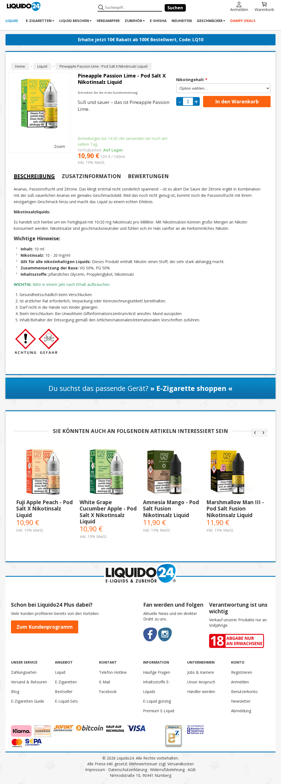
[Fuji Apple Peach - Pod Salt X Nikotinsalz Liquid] (45, 472)
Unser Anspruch (201, 681)
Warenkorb (264, 9)
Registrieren (241, 672)
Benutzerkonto (244, 691)
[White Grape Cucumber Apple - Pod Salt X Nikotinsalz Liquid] (108, 472)
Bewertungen (148, 176)
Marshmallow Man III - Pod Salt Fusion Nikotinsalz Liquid (235, 508)
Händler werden (201, 691)
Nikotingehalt (191, 79)
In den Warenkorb (237, 101)
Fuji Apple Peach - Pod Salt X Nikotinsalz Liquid (44, 508)
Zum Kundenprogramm (44, 626)
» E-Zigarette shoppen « (191, 388)
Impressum (95, 769)
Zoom (59, 146)
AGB (192, 769)
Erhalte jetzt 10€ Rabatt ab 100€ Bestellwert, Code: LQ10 (140, 40)
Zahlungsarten (23, 672)
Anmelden (239, 9)
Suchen (175, 8)
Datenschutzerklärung (127, 769)
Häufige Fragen (156, 672)
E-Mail (104, 681)
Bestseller (63, 691)
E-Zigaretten (66, 681)
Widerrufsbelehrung (167, 769)
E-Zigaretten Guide (27, 701)
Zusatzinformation (91, 176)
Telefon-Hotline (113, 672)
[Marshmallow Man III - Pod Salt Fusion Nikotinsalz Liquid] (235, 472)
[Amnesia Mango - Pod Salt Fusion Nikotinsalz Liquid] (172, 472)
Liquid (60, 672)
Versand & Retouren (29, 681)
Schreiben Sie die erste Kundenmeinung (107, 92)
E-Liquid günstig (157, 701)
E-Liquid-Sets (66, 701)
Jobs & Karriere (200, 672)
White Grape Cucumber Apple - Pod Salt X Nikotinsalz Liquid (108, 512)
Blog (15, 691)
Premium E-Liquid (158, 710)
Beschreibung (34, 176)
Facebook (108, 691)
